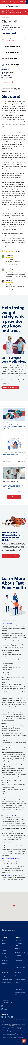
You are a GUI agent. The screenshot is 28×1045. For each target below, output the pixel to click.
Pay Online (7, 875)
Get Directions (5, 29)
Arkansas (3, 943)
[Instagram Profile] (5, 1017)
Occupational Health (20, 964)
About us (17, 976)
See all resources (14, 497)
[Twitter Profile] (9, 1017)
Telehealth (18, 948)
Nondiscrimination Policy (20, 993)
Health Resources (20, 979)
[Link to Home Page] (15, 6)
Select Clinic (7, 82)
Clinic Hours (7, 75)
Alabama (3, 940)
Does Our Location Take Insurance (10, 858)
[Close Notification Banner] (25, 1)
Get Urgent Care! (15, 2)
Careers (17, 982)
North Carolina (5, 960)
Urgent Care (18, 940)
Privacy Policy (18, 989)
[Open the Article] (14, 414)
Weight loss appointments (10, 387)
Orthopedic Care (19, 955)
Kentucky (3, 950)
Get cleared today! (11, 556)
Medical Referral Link (21, 967)
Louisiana (3, 953)
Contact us (18, 986)
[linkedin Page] (12, 1017)
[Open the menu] (3, 6)
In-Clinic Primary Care (19, 944)
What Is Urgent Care (6, 623)
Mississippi (4, 957)
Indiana (3, 947)
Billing (3, 976)
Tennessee (4, 963)
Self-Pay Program (6, 982)
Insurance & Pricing (6, 979)
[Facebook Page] (2, 1017)
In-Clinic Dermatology (18, 959)
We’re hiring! (5, 69)
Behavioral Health (10, 815)
